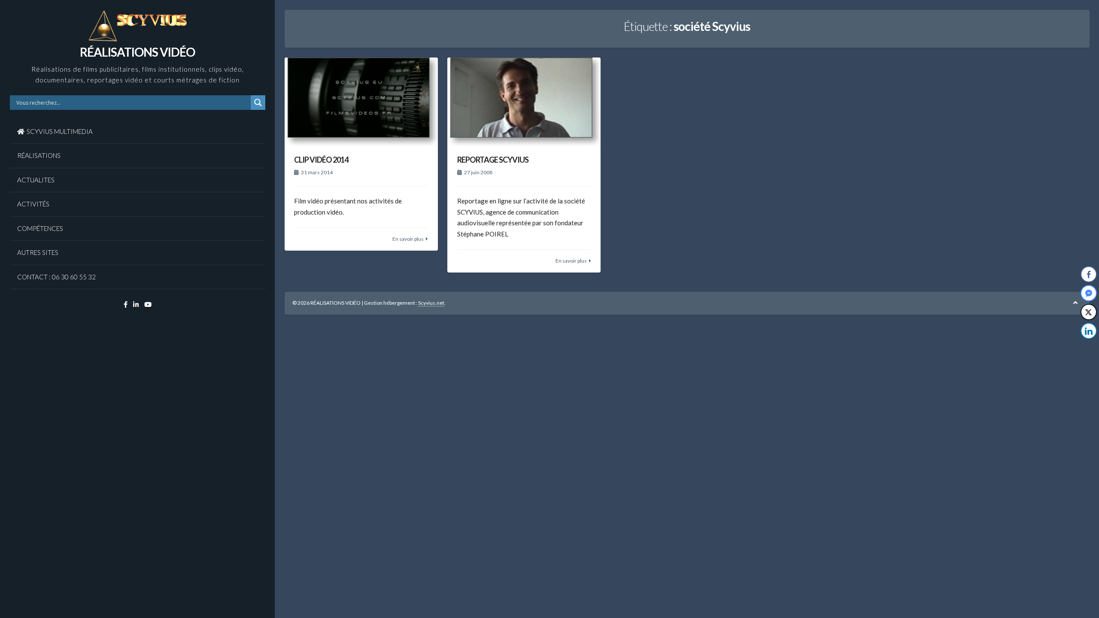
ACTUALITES (36, 180)
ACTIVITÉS (33, 204)
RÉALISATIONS (39, 155)
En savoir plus (408, 239)
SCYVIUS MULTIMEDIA (60, 131)
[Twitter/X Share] (1089, 312)
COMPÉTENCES (40, 228)
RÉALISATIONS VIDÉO (137, 52)
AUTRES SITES (37, 252)
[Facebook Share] (1089, 274)
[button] (1089, 348)
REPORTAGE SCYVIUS (492, 159)
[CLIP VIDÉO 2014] (361, 102)
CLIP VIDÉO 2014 (321, 159)
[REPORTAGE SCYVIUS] (524, 102)
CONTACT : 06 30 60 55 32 (56, 277)
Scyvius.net (431, 303)
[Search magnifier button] (258, 102)
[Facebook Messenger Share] (1089, 293)
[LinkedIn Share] (1089, 331)
